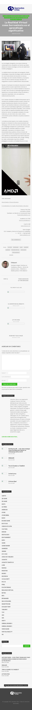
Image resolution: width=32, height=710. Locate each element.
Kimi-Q (6, 279)
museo (4, 573)
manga (4, 568)
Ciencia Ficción (7, 526)
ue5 (3, 618)
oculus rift (8, 17)
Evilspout (14, 262)
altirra (4, 507)
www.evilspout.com (25, 226)
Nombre (4, 373)
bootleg (5, 523)
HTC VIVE (4, 554)
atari (3, 512)
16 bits (4, 495)
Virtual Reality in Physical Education (10, 202)
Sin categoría (6, 601)
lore (3, 565)
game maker (6, 545)
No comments (16, 239)
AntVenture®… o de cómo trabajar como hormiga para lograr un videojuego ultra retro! (16, 659)
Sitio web (4, 380)
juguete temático (8, 562)
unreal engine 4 (7, 623)
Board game (6, 520)
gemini (4, 551)
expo (3, 540)
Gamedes (5, 548)
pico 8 (4, 581)
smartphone (6, 604)
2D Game (4, 498)
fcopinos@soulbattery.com (23, 215)
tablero (4, 609)
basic (3, 518)
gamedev (8, 249)
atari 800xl (5, 515)
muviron (5, 576)
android (5, 509)
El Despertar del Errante (16, 304)
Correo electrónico (6, 376)
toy (3, 612)
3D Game (4, 501)
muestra (5, 570)
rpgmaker (5, 598)
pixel (3, 584)
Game (3, 543)
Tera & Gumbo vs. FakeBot (10, 669)
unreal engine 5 (7, 626)
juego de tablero (7, 556)
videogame (25, 17)
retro (4, 593)
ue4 (3, 615)
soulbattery (6, 606)
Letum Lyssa (16, 319)
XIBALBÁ (4, 665)
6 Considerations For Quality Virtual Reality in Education (15, 206)
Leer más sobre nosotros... (10, 436)
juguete (4, 559)
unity (4, 620)
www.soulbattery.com (25, 235)
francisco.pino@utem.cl (24, 220)
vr (20, 19)
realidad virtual (16, 17)
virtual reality (15, 19)
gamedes (26, 247)
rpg (3, 595)
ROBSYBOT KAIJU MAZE (16, 335)
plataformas (6, 587)
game (21, 247)
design (4, 532)
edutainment (6, 537)
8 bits (3, 504)
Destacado (15, 247)
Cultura (10, 247)
